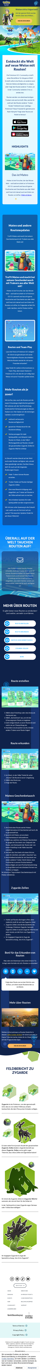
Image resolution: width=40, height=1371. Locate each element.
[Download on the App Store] (20, 121)
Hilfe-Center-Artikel (14, 1035)
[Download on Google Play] (20, 128)
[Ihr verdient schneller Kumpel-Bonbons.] (13, 971)
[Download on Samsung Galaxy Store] (20, 134)
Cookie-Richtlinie (8, 1359)
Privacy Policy (18, 1330)
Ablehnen (19, 1368)
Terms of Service (18, 1326)
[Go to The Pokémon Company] (15, 1315)
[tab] (16, 199)
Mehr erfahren (26, 195)
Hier (7, 368)
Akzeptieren (32, 1368)
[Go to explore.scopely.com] (29, 1315)
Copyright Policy (18, 1335)
